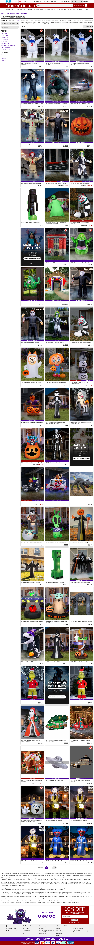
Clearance (3, 56)
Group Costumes (61, 9)
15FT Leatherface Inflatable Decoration (78, 820)
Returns (25, 932)
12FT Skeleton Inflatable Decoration (53, 462)
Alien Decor (4, 33)
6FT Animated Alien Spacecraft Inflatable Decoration (32, 621)
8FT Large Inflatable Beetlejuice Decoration (55, 342)
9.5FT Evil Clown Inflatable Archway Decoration (56, 302)
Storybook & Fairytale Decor (8, 45)
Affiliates (41, 928)
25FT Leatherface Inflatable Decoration (29, 860)
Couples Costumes (50, 9)
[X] (43, 916)
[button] (79, 5)
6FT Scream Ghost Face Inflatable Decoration (30, 582)
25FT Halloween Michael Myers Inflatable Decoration (30, 343)
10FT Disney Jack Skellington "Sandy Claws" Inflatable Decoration (30, 741)
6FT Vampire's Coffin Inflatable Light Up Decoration (56, 183)
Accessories (71, 9)
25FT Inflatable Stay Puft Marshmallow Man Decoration (79, 64)
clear (18, 20)
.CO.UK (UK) (25, 1)
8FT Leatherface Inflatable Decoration (54, 820)
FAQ (24, 933)
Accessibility (42, 932)
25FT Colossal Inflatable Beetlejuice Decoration (80, 183)
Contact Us (77, 1)
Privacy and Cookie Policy (46, 930)
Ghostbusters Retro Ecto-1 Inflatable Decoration (80, 103)
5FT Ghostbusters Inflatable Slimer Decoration (80, 262)
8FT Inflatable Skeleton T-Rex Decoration (29, 661)
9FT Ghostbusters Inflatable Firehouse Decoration (56, 262)
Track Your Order (13, 931)
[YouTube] (54, 916)
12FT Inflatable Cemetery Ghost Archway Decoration (81, 621)
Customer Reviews (78, 928)
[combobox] (53, 5)
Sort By (87, 26)
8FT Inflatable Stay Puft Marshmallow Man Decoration (54, 64)
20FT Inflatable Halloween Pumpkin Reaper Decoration (79, 543)
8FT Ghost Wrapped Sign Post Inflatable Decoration (81, 661)
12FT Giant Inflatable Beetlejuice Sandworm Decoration (79, 223)
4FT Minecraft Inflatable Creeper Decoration (55, 582)
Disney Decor (4, 37)
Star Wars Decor (5, 43)
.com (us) (58, 930)
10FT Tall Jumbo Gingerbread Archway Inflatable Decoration (31, 781)
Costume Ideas (38, 9)
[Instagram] (50, 916)
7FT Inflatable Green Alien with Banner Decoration (56, 542)
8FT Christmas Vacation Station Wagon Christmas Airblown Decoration (56, 741)
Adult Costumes (10, 9)
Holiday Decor (4, 39)
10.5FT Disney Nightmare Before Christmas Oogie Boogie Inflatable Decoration (56, 223)
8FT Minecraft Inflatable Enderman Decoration (30, 222)
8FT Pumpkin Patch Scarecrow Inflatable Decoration (32, 422)
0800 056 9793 (65, 1)
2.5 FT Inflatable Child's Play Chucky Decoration (56, 382)
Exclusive (29, 9)
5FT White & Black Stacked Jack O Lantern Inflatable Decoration (79, 383)
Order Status (26, 930)
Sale (2, 54)
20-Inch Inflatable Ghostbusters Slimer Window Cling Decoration (31, 303)
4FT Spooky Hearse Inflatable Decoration (29, 502)
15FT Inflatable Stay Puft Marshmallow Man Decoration (30, 64)
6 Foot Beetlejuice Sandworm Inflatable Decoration (81, 342)
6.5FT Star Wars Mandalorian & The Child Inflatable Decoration (31, 543)
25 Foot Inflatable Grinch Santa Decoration (30, 701)
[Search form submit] (71, 5)
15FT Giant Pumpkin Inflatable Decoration (79, 144)
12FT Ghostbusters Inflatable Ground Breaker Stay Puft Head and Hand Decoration (31, 821)
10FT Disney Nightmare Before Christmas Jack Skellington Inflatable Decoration (55, 423)
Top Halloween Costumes (77, 931)
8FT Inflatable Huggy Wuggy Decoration (54, 860)
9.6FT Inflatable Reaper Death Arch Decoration (80, 582)
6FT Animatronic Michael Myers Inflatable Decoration (32, 103)
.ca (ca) (58, 928)
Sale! (86, 9)
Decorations (80, 9)
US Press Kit (42, 933)
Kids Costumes (21, 9)
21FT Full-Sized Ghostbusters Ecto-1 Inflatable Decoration (80, 781)
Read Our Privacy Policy (75, 922)
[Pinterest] (46, 916)
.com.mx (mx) (59, 933)
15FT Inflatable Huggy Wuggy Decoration (79, 860)
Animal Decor (4, 35)
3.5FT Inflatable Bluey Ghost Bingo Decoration (31, 382)
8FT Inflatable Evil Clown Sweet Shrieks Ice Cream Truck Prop (56, 502)
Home (10, 926)
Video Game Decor (6, 49)
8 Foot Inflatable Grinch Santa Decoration (79, 701)
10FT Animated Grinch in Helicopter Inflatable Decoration (80, 741)
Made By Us (4, 60)
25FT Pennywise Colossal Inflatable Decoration (31, 183)
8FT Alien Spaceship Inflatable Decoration (54, 780)
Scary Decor (4, 41)
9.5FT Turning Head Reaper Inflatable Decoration (56, 661)
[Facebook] (39, 916)
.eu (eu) (58, 935)
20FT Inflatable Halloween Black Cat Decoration (80, 502)
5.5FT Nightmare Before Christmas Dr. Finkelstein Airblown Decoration (80, 423)
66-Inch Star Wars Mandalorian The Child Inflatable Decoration (56, 622)
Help (86, 1)
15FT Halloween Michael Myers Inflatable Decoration (81, 302)
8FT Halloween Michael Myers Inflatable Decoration (56, 144)
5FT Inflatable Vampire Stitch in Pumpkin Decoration (32, 462)
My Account (12, 928)
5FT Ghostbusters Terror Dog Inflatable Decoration (56, 103)
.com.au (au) (59, 932)
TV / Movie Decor (5, 47)
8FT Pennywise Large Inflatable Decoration (30, 144)
